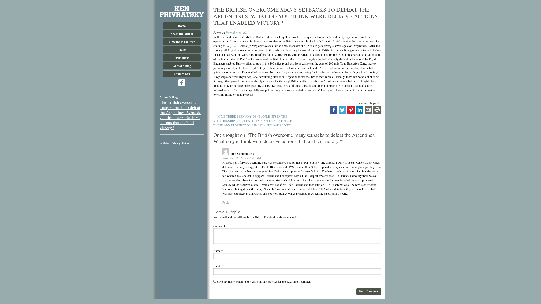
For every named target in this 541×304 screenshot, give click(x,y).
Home (182, 25)
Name (218, 251)
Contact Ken (182, 74)
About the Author (181, 33)
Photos (182, 50)
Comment (219, 226)
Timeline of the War (182, 41)
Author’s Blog (182, 66)
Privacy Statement (182, 143)
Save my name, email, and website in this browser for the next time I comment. (264, 282)
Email (218, 266)
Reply (225, 202)
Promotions (181, 58)
